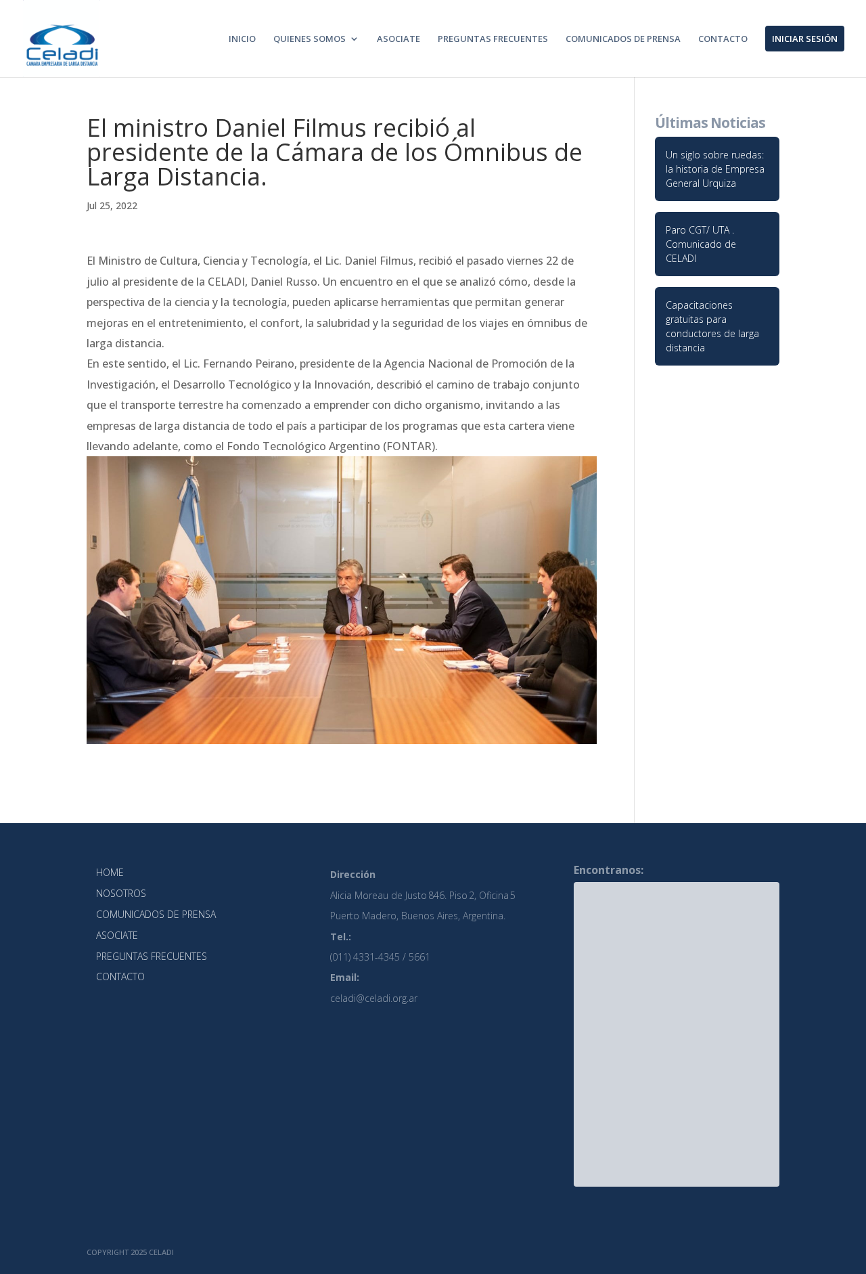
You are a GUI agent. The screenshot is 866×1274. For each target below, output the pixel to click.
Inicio (242, 39)
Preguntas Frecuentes (493, 39)
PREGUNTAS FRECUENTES (151, 956)
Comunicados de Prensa (623, 39)
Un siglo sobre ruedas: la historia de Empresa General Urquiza (715, 169)
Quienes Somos (309, 39)
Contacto (723, 39)
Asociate (398, 39)
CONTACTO (120, 976)
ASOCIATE (117, 935)
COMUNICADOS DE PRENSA (156, 914)
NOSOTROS (121, 893)
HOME (110, 872)
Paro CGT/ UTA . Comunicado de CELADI (701, 244)
